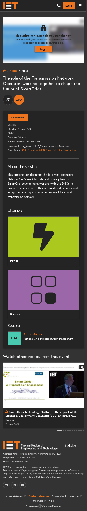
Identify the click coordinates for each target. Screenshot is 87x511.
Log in (69, 5)
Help (51, 500)
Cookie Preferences (39, 496)
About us (75, 496)
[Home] (10, 5)
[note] (19, 100)
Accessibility (58, 496)
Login (43, 49)
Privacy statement (14, 496)
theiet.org (38, 500)
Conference (17, 117)
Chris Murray (33, 334)
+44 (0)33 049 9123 (25, 457)
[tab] (59, 430)
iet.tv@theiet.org (19, 461)
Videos (13, 70)
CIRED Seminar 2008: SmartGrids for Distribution (49, 150)
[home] (4, 71)
